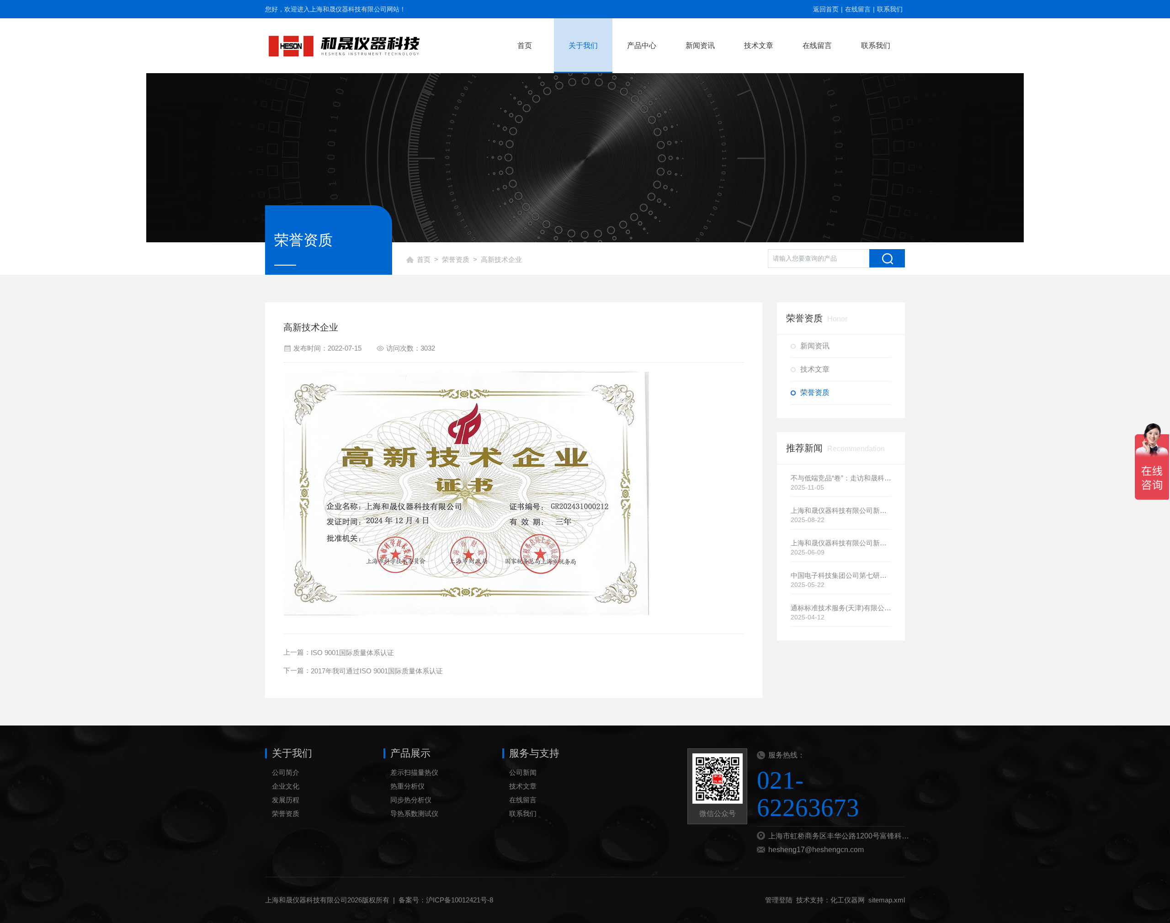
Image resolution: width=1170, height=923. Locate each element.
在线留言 (858, 9)
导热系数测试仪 (414, 813)
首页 (524, 45)
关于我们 (583, 45)
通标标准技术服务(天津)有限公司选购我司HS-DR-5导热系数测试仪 (841, 608)
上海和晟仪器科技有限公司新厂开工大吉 (841, 510)
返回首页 (826, 9)
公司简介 (285, 772)
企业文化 (285, 786)
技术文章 (758, 45)
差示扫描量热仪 (414, 772)
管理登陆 (778, 900)
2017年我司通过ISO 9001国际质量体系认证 (377, 671)
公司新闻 (523, 772)
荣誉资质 (455, 259)
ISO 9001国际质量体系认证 (352, 652)
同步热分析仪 (410, 800)
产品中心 (641, 45)
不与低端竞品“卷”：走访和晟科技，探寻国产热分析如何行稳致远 (841, 478)
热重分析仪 (407, 786)
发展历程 (285, 800)
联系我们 (890, 9)
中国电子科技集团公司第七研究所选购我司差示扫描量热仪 (841, 575)
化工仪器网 (847, 900)
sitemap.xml (886, 900)
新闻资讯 (700, 45)
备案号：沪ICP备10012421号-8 (446, 900)
